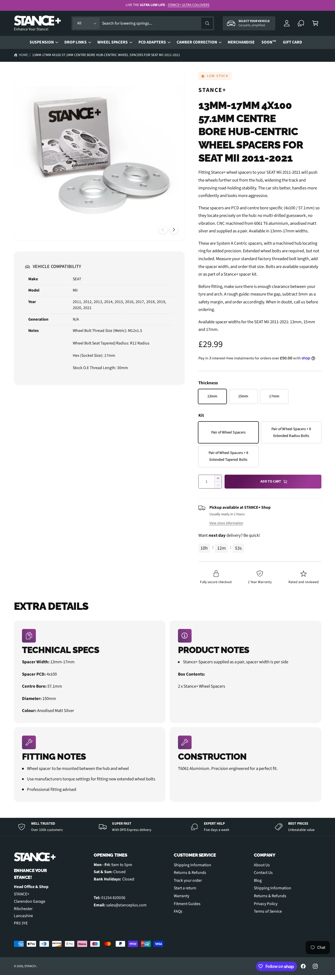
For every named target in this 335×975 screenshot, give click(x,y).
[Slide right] (174, 230)
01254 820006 (113, 898)
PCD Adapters (152, 42)
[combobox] (157, 23)
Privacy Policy (265, 904)
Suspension (41, 42)
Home (23, 54)
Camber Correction (197, 42)
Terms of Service (268, 911)
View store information (226, 523)
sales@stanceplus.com (126, 905)
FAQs (178, 911)
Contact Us (263, 872)
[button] (315, 23)
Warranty (181, 896)
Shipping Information (192, 865)
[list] (167, 711)
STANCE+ (212, 90)
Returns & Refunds (190, 872)
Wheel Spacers (112, 42)
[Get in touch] (301, 23)
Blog (258, 880)
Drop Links (75, 42)
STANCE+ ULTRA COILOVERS (188, 4)
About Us (262, 865)
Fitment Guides (187, 904)
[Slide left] (163, 230)
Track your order (188, 880)
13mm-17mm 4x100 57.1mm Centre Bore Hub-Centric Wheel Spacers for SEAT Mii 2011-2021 (106, 54)
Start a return (185, 888)
